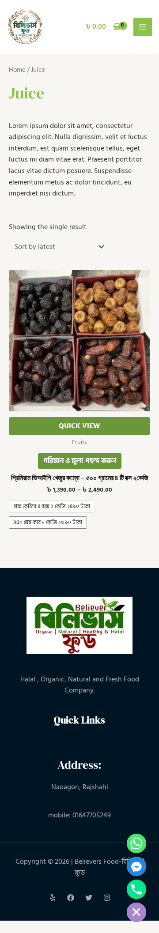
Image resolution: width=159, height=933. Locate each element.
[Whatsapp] (136, 843)
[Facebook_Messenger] (136, 866)
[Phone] (136, 889)
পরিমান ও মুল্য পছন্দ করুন (79, 460)
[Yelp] (52, 897)
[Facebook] (70, 897)
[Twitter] (88, 897)
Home (17, 70)
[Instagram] (106, 897)
